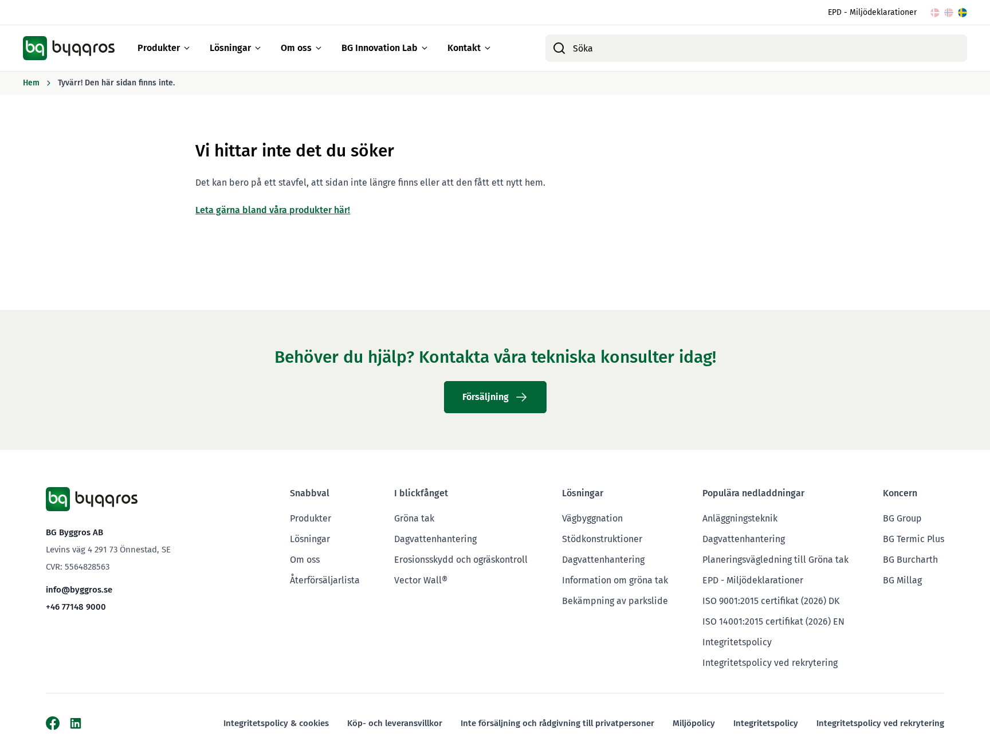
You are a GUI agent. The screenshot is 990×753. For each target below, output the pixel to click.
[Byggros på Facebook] (53, 723)
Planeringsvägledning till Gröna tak (775, 559)
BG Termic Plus (913, 539)
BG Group (902, 518)
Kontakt (464, 47)
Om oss (296, 47)
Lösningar (230, 47)
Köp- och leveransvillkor (394, 723)
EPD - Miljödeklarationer (872, 12)
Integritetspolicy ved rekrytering (770, 662)
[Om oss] (318, 48)
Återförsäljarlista (325, 580)
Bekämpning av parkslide (615, 600)
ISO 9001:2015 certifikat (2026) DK (770, 600)
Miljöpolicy (694, 723)
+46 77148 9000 (76, 607)
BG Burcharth (910, 559)
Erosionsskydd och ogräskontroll (461, 559)
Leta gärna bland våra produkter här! (272, 210)
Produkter (159, 47)
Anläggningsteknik (739, 518)
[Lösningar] (257, 48)
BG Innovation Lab (379, 47)
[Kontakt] (487, 48)
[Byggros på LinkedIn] (75, 723)
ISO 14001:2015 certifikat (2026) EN (773, 621)
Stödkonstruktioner (602, 539)
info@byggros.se (79, 590)
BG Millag (902, 580)
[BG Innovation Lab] (424, 48)
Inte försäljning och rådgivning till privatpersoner (557, 723)
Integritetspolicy (737, 642)
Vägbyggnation (592, 518)
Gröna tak (414, 518)
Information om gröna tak (615, 580)
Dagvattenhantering (435, 539)
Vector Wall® (420, 580)
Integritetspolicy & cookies (276, 723)
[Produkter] (186, 48)
